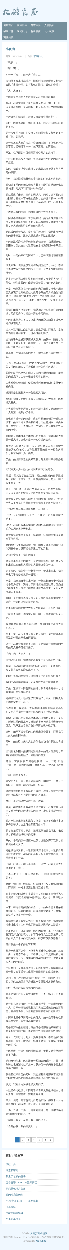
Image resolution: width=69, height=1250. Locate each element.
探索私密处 (12, 1170)
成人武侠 (49, 31)
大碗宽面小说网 (39, 1233)
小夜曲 (10, 49)
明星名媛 (36, 31)
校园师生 (22, 25)
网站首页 (8, 25)
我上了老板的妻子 (16, 1176)
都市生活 (36, 25)
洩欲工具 (11, 1164)
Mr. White (41, 1240)
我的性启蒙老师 (14, 1194)
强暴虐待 (8, 31)
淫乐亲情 (11, 1207)
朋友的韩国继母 (14, 1213)
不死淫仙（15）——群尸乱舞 (22, 1200)
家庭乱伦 (22, 31)
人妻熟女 (49, 25)
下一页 (48, 1140)
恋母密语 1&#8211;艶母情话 (21, 1182)
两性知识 (8, 37)
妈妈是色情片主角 (16, 1188)
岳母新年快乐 (13, 1219)
